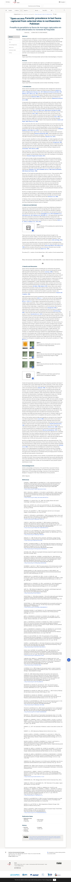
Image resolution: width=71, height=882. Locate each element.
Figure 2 (25, 301)
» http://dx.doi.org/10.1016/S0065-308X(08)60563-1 (36, 607)
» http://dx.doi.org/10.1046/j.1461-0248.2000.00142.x (36, 527)
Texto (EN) (44, 10)
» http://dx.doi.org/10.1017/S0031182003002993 (35, 711)
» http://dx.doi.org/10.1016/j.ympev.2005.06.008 (35, 563)
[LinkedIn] (17, 868)
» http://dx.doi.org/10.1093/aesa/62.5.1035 (34, 655)
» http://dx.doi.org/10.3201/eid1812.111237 (34, 776)
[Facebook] (18, 868)
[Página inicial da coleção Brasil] (9, 865)
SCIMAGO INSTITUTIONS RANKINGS (39, 32)
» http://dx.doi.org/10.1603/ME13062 (32, 665)
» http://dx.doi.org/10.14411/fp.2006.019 (33, 681)
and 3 (30, 301)
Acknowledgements (13, 44)
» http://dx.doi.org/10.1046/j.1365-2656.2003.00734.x (36, 497)
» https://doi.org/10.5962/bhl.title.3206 (33, 540)
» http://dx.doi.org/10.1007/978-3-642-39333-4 (34, 647)
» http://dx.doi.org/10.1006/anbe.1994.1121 (34, 519)
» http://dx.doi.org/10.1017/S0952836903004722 (35, 812)
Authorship (26, 32)
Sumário (10, 10)
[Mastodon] (16, 868)
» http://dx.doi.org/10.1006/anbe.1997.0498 (34, 704)
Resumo (36, 10)
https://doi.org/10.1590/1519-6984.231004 (43, 14)
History (10, 52)
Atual (21, 10)
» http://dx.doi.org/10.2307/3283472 (32, 593)
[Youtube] (20, 868)
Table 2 (25, 339)
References (11, 47)
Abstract (11, 36)
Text (10, 42)
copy (54, 14)
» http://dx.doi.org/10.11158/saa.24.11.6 (33, 795)
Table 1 (46, 215)
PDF (51, 10)
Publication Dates (12, 50)
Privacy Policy (49, 879)
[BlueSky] (14, 868)
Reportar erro (69, 314)
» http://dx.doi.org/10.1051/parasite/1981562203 (35, 548)
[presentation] (42, 252)
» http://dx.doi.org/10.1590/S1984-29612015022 (35, 489)
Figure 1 (41, 298)
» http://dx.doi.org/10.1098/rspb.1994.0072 (34, 534)
